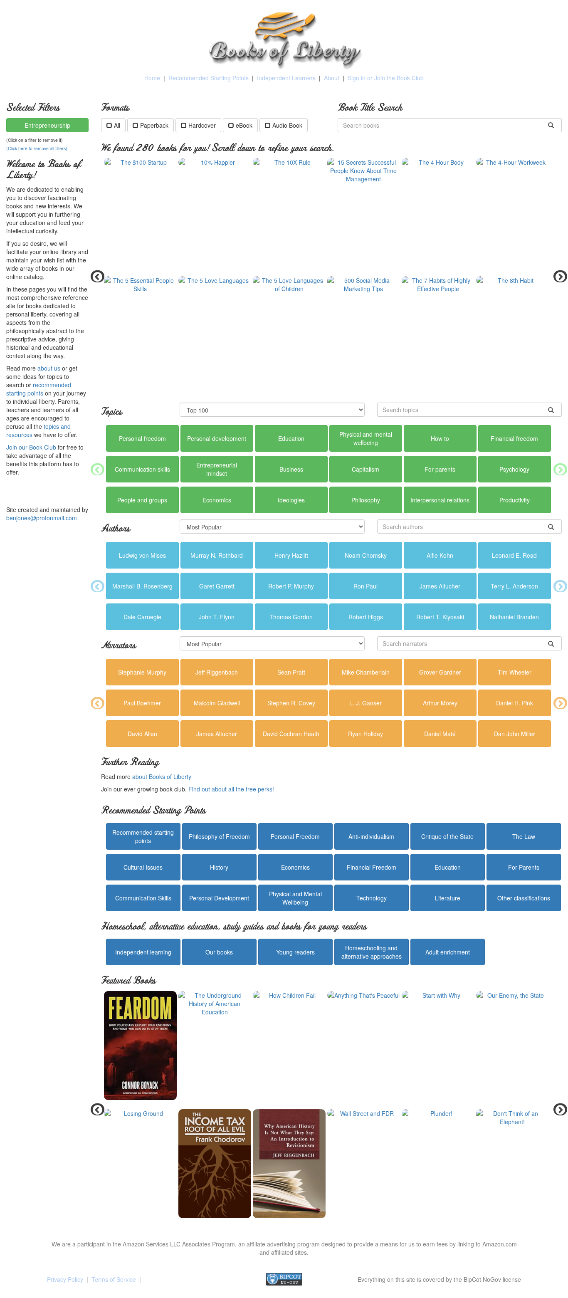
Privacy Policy (65, 1279)
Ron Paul (365, 586)
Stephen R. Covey (291, 703)
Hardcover (202, 125)
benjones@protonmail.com (41, 518)
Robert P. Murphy (291, 586)
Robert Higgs (365, 617)
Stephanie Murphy (142, 672)
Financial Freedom (371, 867)
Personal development (216, 438)
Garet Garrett (217, 586)
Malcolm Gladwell (217, 703)
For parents (440, 469)
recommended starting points (38, 389)
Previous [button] (95, 276)
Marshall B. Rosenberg (142, 586)
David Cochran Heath (291, 733)
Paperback (154, 125)
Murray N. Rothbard (216, 555)
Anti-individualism (371, 836)
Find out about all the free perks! (231, 789)
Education (291, 438)
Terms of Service (113, 1279)
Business (291, 469)
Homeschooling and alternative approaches (371, 952)
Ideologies (291, 500)
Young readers (295, 952)
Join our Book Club (31, 447)
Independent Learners (286, 78)
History (219, 867)
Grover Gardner (440, 672)
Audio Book (287, 125)
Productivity (514, 500)
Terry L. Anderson (514, 586)
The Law (523, 836)
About (331, 78)
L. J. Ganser (365, 703)
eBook (244, 125)
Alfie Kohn (440, 555)
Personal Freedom (295, 836)
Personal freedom (142, 438)
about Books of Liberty (161, 776)
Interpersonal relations (439, 500)
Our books (219, 952)
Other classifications (523, 898)
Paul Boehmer (142, 703)
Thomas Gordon (291, 617)
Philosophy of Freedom (219, 836)
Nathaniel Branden (514, 617)
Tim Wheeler (514, 672)
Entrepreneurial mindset (216, 469)
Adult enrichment (447, 952)
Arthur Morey (440, 703)
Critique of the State (447, 836)
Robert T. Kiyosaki (440, 617)
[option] (331, 276)
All (117, 125)
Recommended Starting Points (208, 78)
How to (440, 438)
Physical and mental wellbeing (365, 438)
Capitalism (365, 469)
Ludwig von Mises (142, 555)
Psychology (514, 469)
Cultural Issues (143, 867)
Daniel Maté (440, 733)
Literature (447, 898)
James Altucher (440, 586)
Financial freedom (514, 438)
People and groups (142, 500)
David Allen (142, 733)
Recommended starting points (143, 836)
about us (48, 368)
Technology (371, 898)
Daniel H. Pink (514, 703)
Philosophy (365, 500)
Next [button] (557, 276)
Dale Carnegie (142, 617)
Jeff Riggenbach (216, 672)
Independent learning (143, 952)
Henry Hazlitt (291, 555)
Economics (217, 500)
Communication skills (142, 469)
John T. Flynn (217, 617)
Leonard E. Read (514, 555)
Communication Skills (143, 898)
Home (152, 78)
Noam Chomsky (366, 555)
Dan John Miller (514, 733)
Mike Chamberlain (366, 672)
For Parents (523, 867)
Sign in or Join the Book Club (386, 78)
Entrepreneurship (47, 125)
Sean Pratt (291, 672)
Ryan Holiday (365, 733)
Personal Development (219, 898)
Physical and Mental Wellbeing (295, 898)
